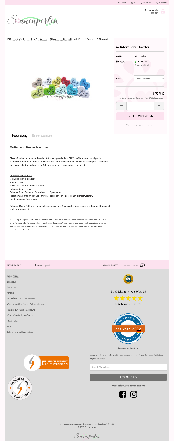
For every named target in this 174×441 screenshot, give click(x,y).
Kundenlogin (146, 2)
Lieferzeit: (120, 61)
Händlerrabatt (13, 321)
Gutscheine (11, 287)
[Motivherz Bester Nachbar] (60, 82)
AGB (9, 326)
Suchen (123, 2)
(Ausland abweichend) (142, 65)
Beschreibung (19, 135)
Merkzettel (162, 2)
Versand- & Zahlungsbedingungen (21, 298)
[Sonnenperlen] (33, 20)
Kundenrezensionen (42, 135)
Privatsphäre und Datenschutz (20, 332)
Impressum (11, 281)
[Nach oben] (165, 436)
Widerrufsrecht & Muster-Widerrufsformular (26, 304)
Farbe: (118, 78)
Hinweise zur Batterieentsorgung (21, 309)
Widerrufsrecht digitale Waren (20, 315)
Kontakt (10, 292)
